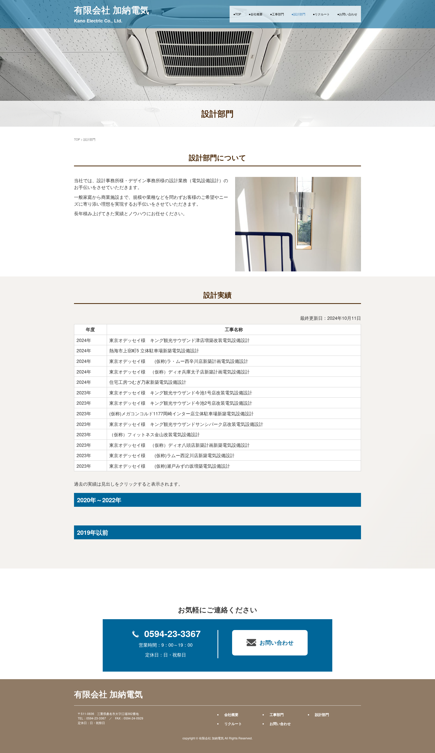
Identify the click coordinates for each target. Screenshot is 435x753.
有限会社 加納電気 (111, 13)
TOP (77, 139)
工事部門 (277, 714)
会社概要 (231, 714)
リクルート (233, 723)
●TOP (237, 14)
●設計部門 (298, 14)
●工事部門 (277, 14)
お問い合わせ (280, 723)
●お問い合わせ (347, 14)
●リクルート (321, 14)
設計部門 (322, 714)
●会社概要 (256, 14)
